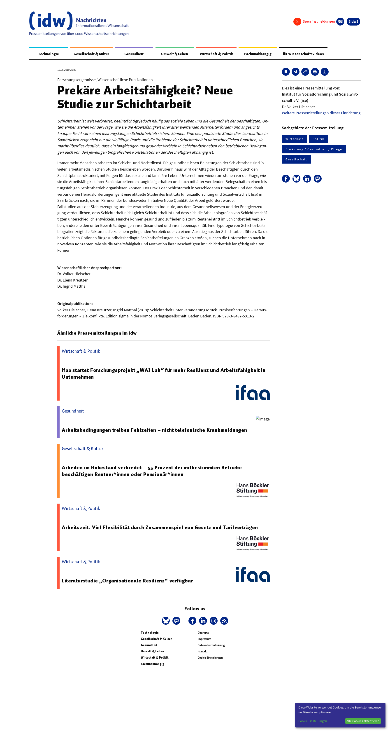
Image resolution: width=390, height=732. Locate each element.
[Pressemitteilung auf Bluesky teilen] (296, 179)
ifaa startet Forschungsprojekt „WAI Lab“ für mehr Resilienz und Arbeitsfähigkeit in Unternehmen (163, 373)
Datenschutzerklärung (211, 645)
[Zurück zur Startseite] (79, 23)
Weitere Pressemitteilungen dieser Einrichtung (321, 112)
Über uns (203, 633)
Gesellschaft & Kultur (91, 54)
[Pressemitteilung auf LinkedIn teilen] (307, 179)
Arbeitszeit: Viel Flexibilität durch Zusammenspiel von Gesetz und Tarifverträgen (160, 527)
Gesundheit (134, 54)
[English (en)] (340, 22)
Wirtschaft (294, 139)
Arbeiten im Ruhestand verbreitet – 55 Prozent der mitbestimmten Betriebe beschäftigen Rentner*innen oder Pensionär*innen (152, 471)
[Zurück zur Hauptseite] (353, 22)
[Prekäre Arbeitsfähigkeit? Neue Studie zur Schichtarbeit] (295, 72)
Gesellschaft (296, 159)
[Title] (305, 72)
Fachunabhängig (258, 54)
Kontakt (202, 651)
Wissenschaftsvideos (305, 54)
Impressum (204, 639)
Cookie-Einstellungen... (313, 721)
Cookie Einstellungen (210, 657)
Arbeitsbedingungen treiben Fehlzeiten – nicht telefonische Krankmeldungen (154, 430)
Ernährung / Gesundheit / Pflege (314, 149)
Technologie (48, 54)
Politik (318, 139)
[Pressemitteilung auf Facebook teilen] (286, 179)
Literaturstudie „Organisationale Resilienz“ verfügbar (127, 580)
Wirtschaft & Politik (216, 54)
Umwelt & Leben (174, 54)
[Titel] (286, 72)
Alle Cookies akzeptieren (362, 721)
